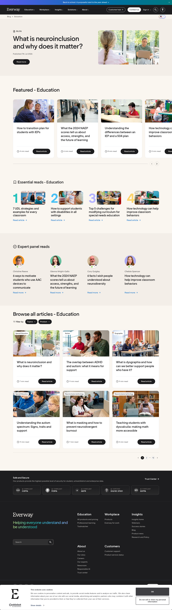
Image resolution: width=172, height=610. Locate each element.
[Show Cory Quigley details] (93, 266)
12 (153, 458)
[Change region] (162, 16)
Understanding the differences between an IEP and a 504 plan (120, 132)
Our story (81, 555)
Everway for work (112, 523)
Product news (137, 533)
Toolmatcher (82, 526)
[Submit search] (50, 542)
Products (108, 519)
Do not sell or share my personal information (152, 601)
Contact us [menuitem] (134, 10)
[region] (86, 134)
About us (81, 551)
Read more (23, 62)
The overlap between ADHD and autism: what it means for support (85, 366)
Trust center (82, 573)
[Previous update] (152, 164)
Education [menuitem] (28, 10)
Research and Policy (140, 537)
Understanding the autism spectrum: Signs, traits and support (34, 426)
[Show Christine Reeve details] (19, 266)
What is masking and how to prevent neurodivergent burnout (84, 426)
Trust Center (151, 479)
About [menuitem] (84, 10)
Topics (30, 322)
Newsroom (82, 565)
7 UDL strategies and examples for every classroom (26, 212)
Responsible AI (83, 569)
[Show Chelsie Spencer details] (130, 266)
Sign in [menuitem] (146, 10)
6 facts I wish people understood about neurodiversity (100, 279)
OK (152, 592)
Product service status (114, 555)
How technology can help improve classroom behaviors (142, 212)
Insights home (138, 519)
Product (43, 322)
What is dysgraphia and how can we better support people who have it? (135, 366)
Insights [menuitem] (58, 10)
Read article (43, 151)
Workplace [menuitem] (44, 10)
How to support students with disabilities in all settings (66, 212)
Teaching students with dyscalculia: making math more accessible (132, 426)
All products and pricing (87, 519)
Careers (80, 558)
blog (9, 17)
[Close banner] (169, 2)
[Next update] (157, 164)
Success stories (138, 526)
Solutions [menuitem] (72, 10)
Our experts (82, 562)
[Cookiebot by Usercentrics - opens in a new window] (15, 605)
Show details (36, 605)
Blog (134, 530)
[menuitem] (116, 9)
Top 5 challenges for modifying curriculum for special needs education (104, 212)
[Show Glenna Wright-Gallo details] (56, 266)
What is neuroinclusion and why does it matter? (48, 42)
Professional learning (86, 523)
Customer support (112, 551)
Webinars (136, 523)
